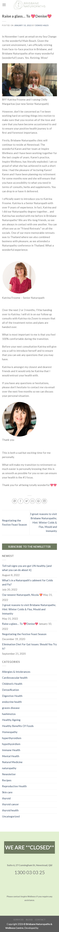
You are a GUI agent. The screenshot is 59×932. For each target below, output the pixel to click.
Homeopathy (9, 732)
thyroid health (10, 810)
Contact (40, 919)
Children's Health (12, 683)
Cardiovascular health (14, 677)
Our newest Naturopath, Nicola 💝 (22, 594)
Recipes (6, 780)
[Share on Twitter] (26, 501)
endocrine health (12, 701)
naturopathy (9, 768)
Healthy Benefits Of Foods (18, 725)
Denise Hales (42, 25)
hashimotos (9, 713)
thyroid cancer (10, 804)
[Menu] (4, 5)
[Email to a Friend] (32, 501)
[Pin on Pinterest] (38, 501)
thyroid (6, 798)
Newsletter (9, 774)
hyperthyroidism (11, 738)
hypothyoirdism (11, 744)
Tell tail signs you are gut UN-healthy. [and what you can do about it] (27, 568)
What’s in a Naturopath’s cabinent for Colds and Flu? (27, 582)
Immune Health (11, 750)
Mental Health (10, 756)
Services (18, 919)
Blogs (29, 919)
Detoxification (10, 689)
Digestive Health (12, 695)
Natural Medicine (12, 762)
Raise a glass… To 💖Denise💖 (20, 623)
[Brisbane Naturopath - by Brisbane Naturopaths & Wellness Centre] (30, 5)
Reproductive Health (14, 786)
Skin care (7, 792)
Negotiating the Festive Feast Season (24, 634)
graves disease (11, 707)
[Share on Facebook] (20, 501)
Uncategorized (11, 816)
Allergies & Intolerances (16, 671)
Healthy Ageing (11, 719)
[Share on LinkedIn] (44, 501)
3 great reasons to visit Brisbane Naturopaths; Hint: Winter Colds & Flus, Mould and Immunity (43, 522)
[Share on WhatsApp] (14, 501)
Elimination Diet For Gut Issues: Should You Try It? (29, 646)
